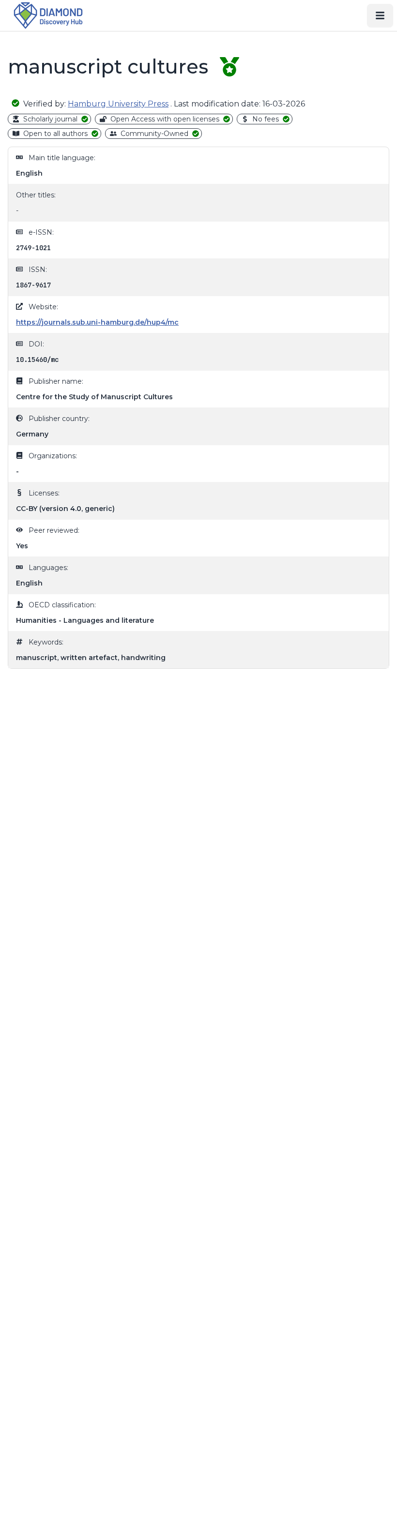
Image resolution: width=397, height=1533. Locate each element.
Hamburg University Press (118, 103)
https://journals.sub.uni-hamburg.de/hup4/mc (97, 322)
